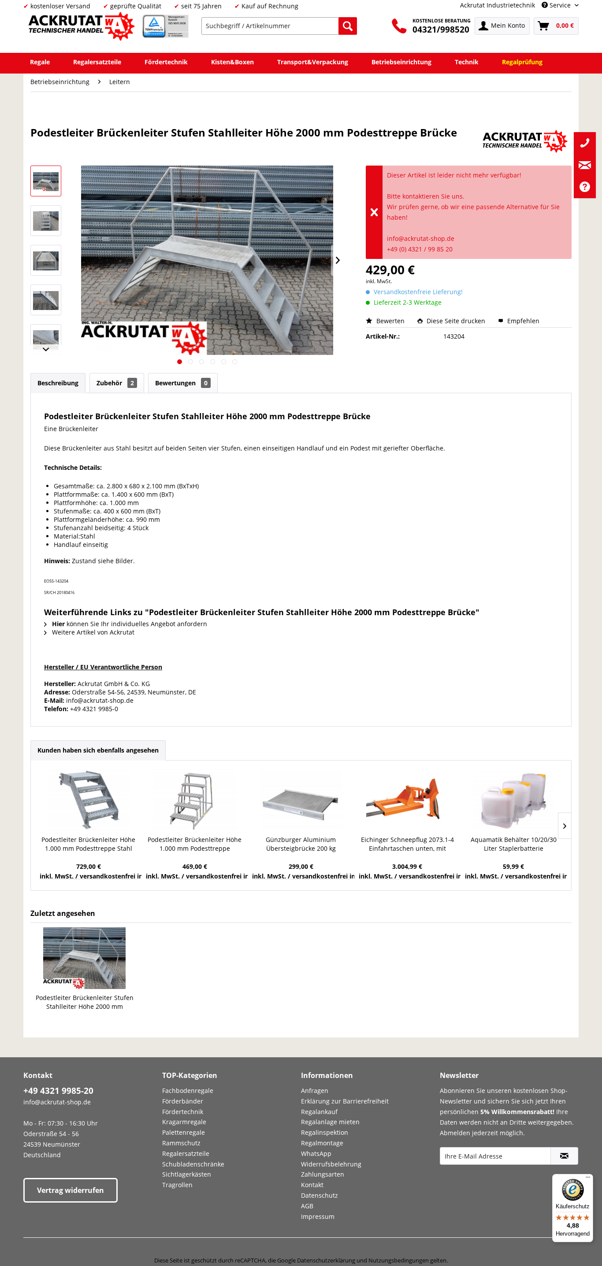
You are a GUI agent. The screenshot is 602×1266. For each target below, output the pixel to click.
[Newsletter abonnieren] (564, 1156)
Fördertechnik (182, 1111)
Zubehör (115, 383)
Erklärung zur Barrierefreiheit (345, 1101)
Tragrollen (177, 1185)
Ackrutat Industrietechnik (497, 5)
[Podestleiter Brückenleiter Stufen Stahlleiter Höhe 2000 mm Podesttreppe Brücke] (84, 958)
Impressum (317, 1216)
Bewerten (390, 321)
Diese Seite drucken (456, 321)
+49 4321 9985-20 (58, 1090)
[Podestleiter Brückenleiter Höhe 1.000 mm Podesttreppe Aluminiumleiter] (194, 800)
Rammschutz (181, 1143)
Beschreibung (57, 383)
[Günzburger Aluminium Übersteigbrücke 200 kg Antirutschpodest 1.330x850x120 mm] (300, 800)
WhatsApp (316, 1153)
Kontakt (312, 1185)
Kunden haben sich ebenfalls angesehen (98, 750)
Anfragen (314, 1090)
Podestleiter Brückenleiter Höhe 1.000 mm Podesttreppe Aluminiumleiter (195, 844)
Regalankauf (319, 1111)
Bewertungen (181, 383)
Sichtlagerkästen (186, 1174)
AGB (307, 1206)
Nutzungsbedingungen (398, 1260)
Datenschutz (319, 1195)
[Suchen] (347, 26)
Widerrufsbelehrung (331, 1164)
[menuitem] (279, 26)
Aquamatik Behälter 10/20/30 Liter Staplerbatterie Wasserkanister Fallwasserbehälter (514, 844)
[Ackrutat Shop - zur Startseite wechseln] (83, 27)
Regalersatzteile (185, 1153)
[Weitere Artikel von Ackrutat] (525, 141)
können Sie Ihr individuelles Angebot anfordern (129, 624)
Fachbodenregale (187, 1090)
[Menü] (588, 1179)
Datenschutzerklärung (326, 1260)
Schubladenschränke (193, 1164)
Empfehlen (522, 321)
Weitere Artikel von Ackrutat (92, 632)
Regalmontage (322, 1143)
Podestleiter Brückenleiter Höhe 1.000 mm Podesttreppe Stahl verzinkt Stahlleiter (88, 844)
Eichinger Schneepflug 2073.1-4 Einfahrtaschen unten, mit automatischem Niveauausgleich (407, 844)
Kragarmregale (184, 1122)
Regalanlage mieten (330, 1122)
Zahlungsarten (322, 1174)
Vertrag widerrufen (70, 1190)
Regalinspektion (324, 1132)
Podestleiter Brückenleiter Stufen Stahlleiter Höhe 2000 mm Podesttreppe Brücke (85, 1002)
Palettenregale (183, 1132)
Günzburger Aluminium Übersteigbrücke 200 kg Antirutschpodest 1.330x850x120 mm (301, 844)
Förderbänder (182, 1101)
